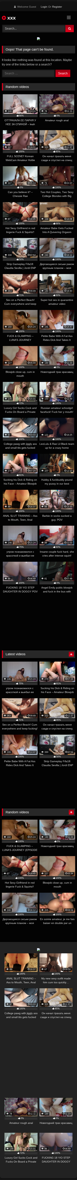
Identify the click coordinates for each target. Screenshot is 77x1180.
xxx (11, 17)
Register (57, 6)
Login (44, 6)
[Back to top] (65, 1169)
